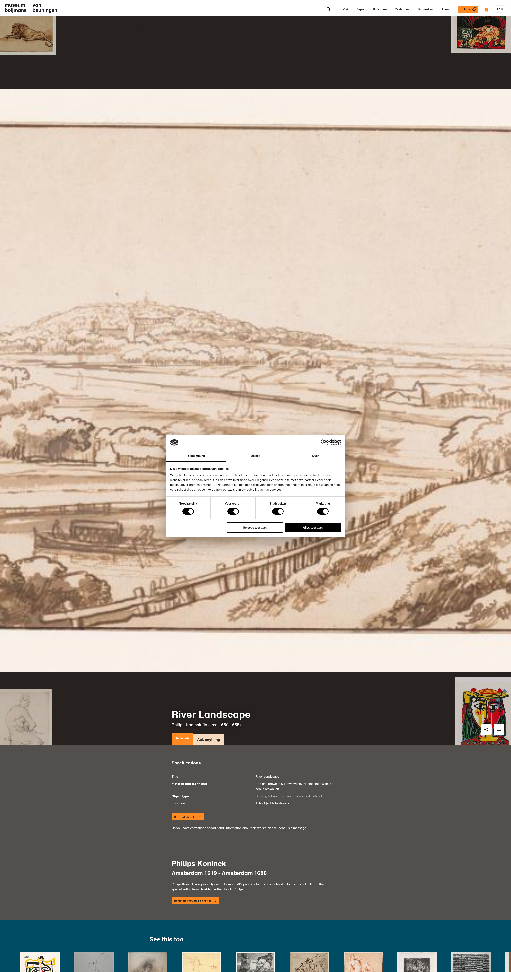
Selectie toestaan (255, 527)
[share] (486, 729)
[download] (499, 729)
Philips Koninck (186, 725)
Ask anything (208, 740)
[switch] (233, 511)
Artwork (182, 738)
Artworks (149, 26)
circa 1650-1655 (223, 725)
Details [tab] (255, 455)
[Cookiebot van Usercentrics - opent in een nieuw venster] (323, 442)
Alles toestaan (313, 527)
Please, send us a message (286, 828)
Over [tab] (315, 455)
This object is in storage (272, 803)
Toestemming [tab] (195, 455)
